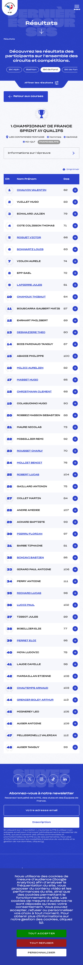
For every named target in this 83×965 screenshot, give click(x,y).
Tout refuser (41, 943)
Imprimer (72, 169)
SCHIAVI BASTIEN (30, 558)
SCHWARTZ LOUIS (30, 249)
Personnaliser (41, 952)
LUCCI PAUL (26, 605)
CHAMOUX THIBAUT (31, 297)
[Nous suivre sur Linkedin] (65, 779)
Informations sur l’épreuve (29, 153)
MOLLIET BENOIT (29, 463)
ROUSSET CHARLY (30, 451)
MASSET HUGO (27, 380)
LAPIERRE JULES (29, 285)
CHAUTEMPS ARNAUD (32, 688)
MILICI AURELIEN (30, 368)
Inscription (41, 822)
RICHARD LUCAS (29, 593)
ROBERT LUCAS (28, 475)
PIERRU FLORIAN (29, 534)
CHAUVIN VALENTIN (31, 190)
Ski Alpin (14, 70)
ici (42, 841)
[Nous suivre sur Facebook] (18, 779)
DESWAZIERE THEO (31, 332)
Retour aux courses (28, 96)
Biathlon (31, 70)
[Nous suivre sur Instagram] (41, 779)
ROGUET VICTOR (29, 238)
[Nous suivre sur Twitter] (30, 779)
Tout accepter (41, 933)
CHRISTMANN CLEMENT (34, 392)
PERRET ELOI (26, 641)
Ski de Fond (50, 70)
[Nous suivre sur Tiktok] (53, 779)
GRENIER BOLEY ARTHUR (35, 700)
